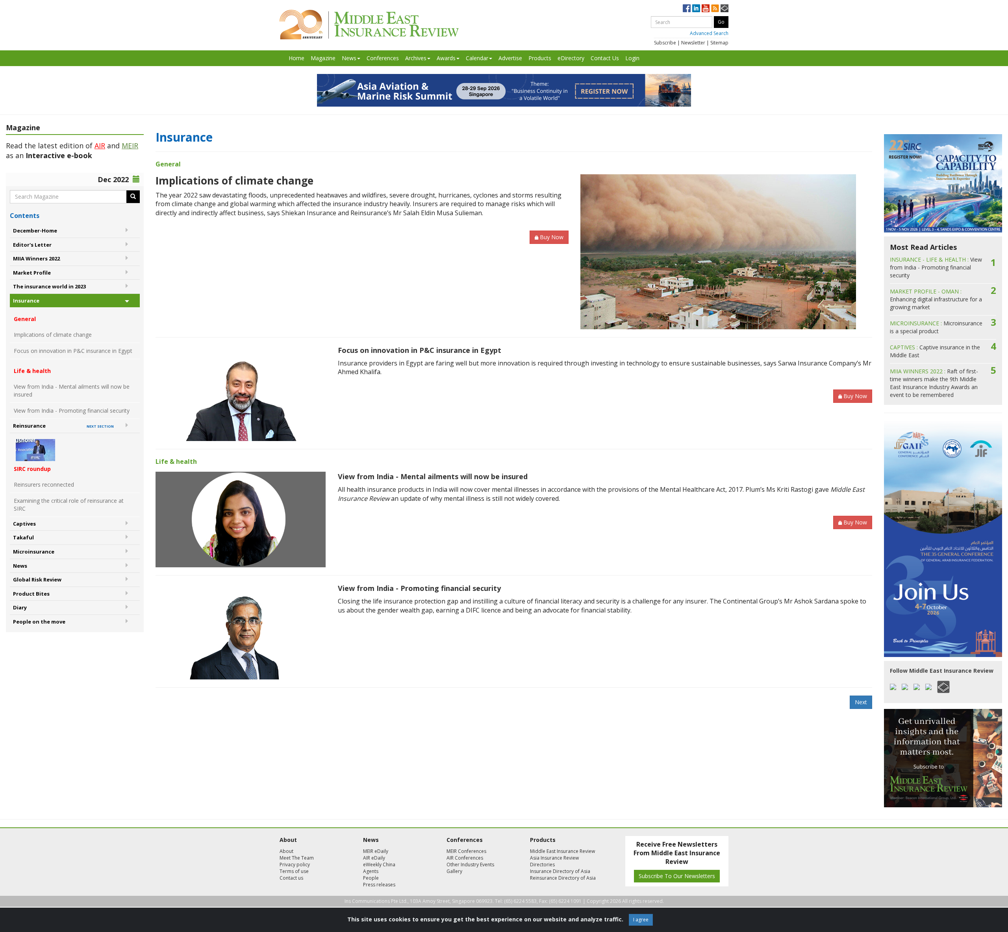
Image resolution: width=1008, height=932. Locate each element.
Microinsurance (33, 551)
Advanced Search (709, 33)
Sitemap (719, 42)
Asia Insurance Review (554, 857)
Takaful (23, 537)
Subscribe (665, 42)
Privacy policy (295, 864)
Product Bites (31, 593)
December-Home (35, 230)
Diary (20, 607)
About (286, 851)
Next (861, 702)
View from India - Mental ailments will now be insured (72, 390)
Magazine (323, 58)
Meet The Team (297, 857)
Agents (370, 871)
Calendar (477, 58)
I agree (641, 919)
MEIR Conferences (466, 851)
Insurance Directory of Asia (560, 871)
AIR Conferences (465, 857)
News (349, 58)
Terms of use (294, 871)
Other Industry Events (470, 864)
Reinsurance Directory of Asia (563, 878)
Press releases (379, 884)
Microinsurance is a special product (936, 327)
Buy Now (551, 237)
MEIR (130, 145)
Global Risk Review (37, 579)
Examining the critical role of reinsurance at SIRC (69, 504)
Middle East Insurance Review (562, 851)
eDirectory (571, 58)
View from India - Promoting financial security (72, 410)
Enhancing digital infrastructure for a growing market (936, 299)
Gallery (454, 871)
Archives (415, 58)
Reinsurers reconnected (44, 484)
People (371, 878)
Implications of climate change (53, 334)
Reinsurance (63, 425)
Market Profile (32, 272)
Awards (446, 58)
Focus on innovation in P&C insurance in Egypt (73, 350)
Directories (542, 864)
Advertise (510, 58)
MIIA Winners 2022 (36, 258)
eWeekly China (379, 864)
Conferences (383, 58)
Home (296, 58)
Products (539, 58)
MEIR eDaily (375, 851)
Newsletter (693, 42)
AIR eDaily (374, 857)
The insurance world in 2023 (49, 286)
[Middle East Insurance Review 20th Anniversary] (369, 24)
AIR (99, 145)
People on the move (39, 621)
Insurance (26, 300)
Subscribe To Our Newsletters (677, 876)
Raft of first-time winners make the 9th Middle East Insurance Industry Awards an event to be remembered (934, 383)
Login (632, 58)
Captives (24, 523)
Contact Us (605, 58)
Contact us (291, 878)
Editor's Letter (32, 244)
